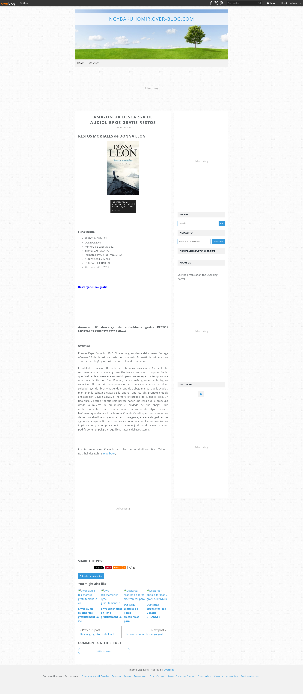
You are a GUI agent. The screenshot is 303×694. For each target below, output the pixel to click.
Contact (94, 62)
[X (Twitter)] (216, 3)
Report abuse (140, 676)
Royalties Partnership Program (181, 676)
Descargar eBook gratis (92, 287)
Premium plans (204, 676)
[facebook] (211, 3)
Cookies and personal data (226, 676)
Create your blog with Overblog (95, 676)
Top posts (116, 676)
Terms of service (157, 676)
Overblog (168, 669)
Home (80, 62)
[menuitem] (80, 63)
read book (109, 453)
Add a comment (104, 651)
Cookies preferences (250, 676)
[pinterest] (221, 3)
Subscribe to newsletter (91, 576)
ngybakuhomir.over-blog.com (151, 19)
